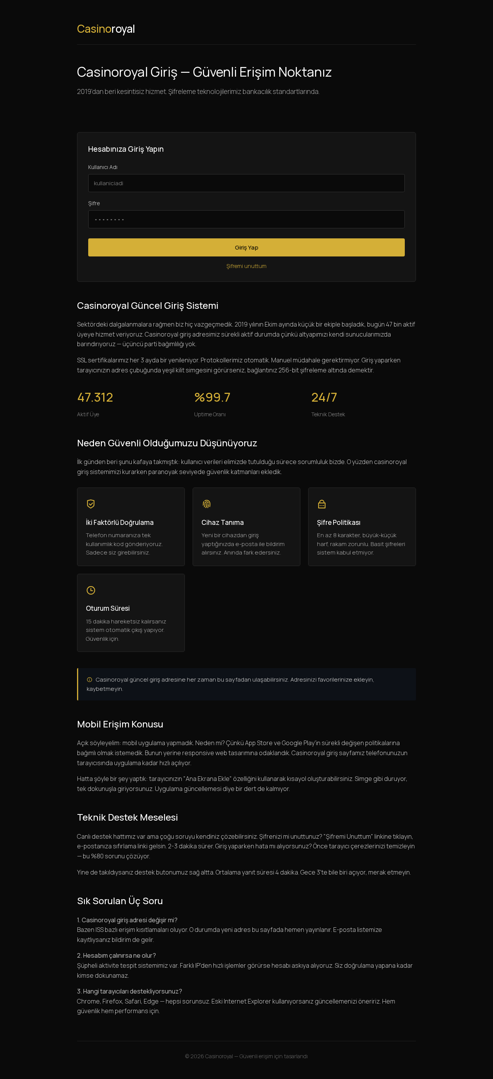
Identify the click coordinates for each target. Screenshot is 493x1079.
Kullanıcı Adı (102, 167)
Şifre (94, 203)
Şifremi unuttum (246, 266)
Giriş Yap (246, 247)
